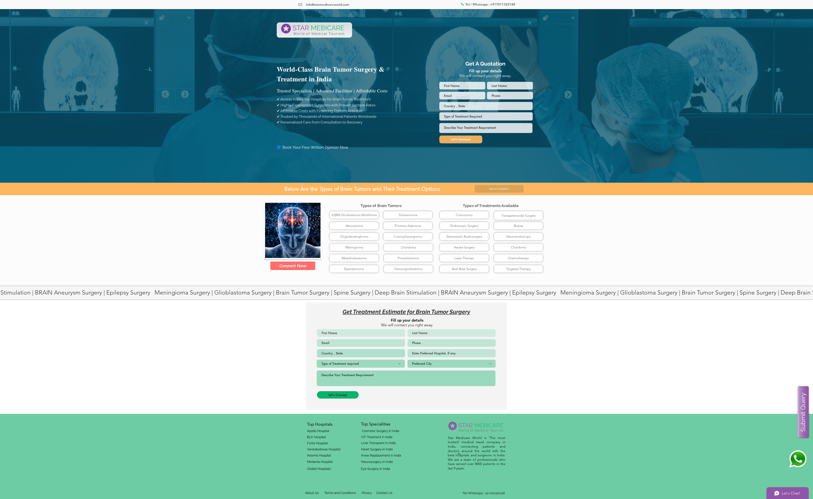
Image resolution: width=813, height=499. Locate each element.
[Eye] (798, 459)
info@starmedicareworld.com (327, 5)
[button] (499, 189)
